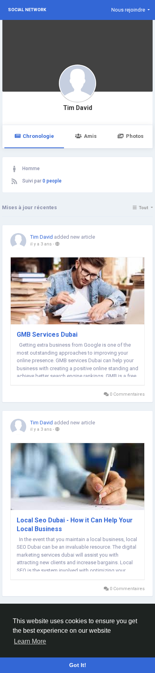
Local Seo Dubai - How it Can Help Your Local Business (75, 524)
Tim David (77, 108)
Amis (90, 136)
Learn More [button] (30, 641)
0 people (52, 181)
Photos (134, 136)
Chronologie (38, 136)
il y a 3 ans (41, 244)
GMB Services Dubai (47, 334)
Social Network (27, 9)
